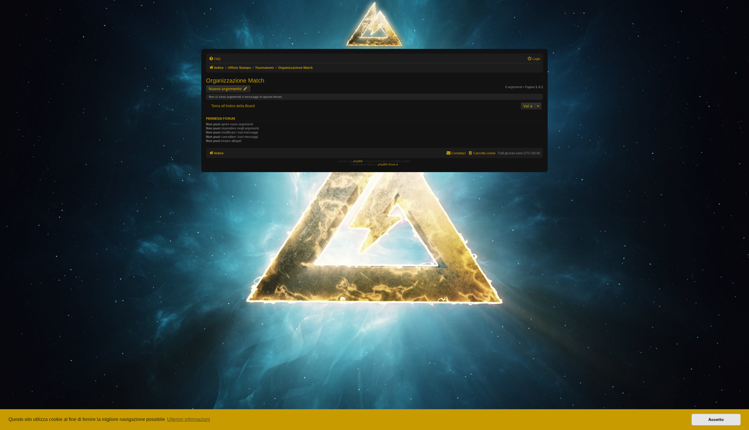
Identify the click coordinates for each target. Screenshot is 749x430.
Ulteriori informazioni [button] (188, 419)
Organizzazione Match (235, 80)
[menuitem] (215, 58)
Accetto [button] (716, 419)
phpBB (358, 161)
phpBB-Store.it (388, 164)
